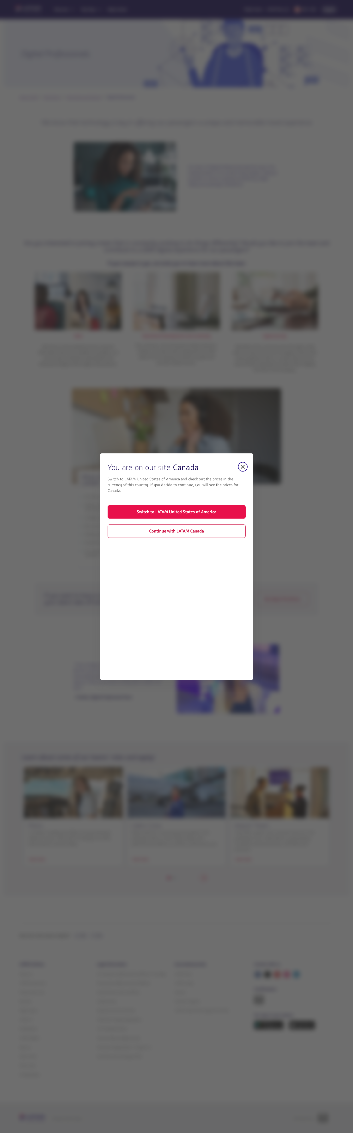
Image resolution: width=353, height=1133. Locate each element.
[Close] (243, 467)
